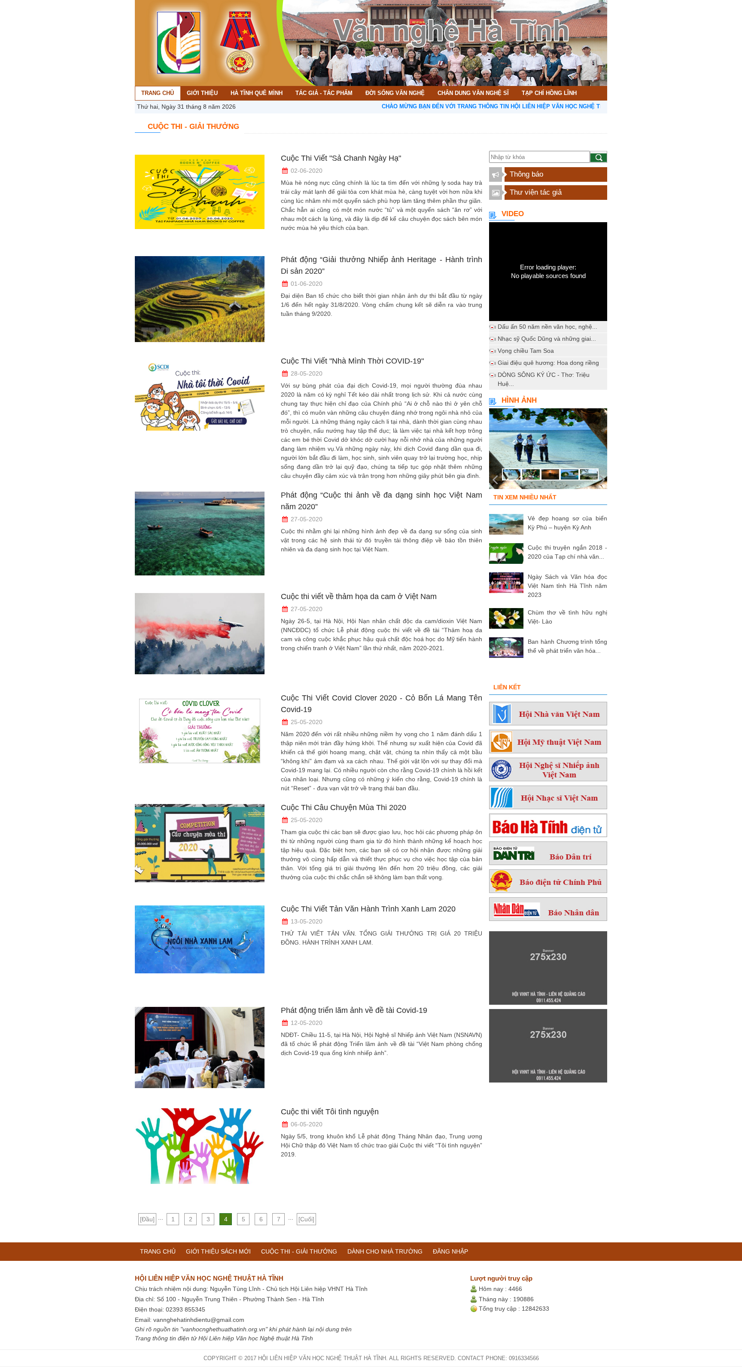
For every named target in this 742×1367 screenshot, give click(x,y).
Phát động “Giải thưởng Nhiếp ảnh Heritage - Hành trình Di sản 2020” (381, 265)
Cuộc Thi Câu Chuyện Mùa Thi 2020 (343, 807)
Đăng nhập (450, 1251)
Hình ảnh (519, 400)
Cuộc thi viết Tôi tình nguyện (330, 1111)
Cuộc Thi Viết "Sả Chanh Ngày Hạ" (341, 158)
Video (513, 214)
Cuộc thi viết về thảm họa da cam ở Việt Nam (359, 596)
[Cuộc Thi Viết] (200, 200)
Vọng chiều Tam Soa (526, 350)
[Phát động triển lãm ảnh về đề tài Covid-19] (200, 1052)
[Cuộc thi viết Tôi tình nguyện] (200, 1153)
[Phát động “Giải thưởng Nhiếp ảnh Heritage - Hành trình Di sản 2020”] (200, 301)
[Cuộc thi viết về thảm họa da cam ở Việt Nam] (200, 638)
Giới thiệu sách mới (218, 1251)
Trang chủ (158, 1251)
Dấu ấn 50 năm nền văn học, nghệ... (547, 326)
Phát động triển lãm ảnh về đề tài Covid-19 (354, 1010)
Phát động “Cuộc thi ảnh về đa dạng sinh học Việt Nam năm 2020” (381, 501)
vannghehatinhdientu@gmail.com (198, 1319)
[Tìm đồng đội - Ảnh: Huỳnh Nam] (548, 451)
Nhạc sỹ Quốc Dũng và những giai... (547, 338)
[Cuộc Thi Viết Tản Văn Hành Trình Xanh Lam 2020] (200, 950)
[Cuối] (306, 1219)
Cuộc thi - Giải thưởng (299, 1251)
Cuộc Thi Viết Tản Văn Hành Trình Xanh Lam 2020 (368, 909)
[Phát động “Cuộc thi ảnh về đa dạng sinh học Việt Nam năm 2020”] (200, 537)
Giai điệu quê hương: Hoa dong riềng (548, 362)
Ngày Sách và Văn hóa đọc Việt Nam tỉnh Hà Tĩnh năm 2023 (567, 585)
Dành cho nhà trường (385, 1251)
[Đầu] (147, 1219)
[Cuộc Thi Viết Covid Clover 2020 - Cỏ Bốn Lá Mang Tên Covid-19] (200, 739)
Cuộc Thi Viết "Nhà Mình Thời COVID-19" (352, 361)
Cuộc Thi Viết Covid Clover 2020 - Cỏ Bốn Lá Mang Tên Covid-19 (381, 704)
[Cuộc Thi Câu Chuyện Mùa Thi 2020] (200, 849)
